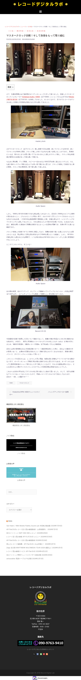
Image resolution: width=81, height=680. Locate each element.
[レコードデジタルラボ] (40, 5)
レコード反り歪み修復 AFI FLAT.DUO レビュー (23, 537)
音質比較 (30, 31)
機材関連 (20, 31)
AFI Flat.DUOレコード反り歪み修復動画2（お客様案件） (26, 529)
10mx (11, 383)
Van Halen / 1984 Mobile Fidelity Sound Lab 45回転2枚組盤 (28, 526)
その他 (11, 31)
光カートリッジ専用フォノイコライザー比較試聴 (23, 555)
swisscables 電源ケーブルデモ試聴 (19, 559)
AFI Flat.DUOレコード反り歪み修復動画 (20, 540)
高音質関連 (41, 31)
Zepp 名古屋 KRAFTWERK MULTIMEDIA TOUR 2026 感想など (29, 548)
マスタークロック (24, 383)
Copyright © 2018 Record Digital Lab (40, 673)
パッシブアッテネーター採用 (58, 392)
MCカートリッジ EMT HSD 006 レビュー (21, 533)
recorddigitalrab (28, 39)
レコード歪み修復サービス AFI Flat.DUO (20, 551)
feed (10, 521)
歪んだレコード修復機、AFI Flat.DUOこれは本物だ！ (25, 544)
